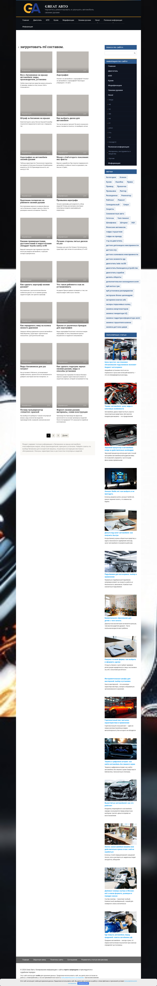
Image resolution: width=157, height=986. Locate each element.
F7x (110, 132)
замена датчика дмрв (116, 327)
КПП (47, 20)
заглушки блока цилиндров (119, 295)
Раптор (123, 191)
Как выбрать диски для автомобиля (68, 119)
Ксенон (123, 177)
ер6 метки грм (113, 286)
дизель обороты (113, 277)
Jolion (111, 128)
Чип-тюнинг (123, 218)
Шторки (124, 222)
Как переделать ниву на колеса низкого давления (35, 326)
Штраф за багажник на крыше (35, 118)
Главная (25, 20)
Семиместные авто (115, 213)
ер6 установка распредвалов (119, 291)
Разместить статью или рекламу (94, 960)
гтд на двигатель (114, 241)
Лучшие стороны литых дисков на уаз (72, 242)
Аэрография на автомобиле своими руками (33, 158)
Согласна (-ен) (83, 983)
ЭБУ (133, 222)
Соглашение (72, 960)
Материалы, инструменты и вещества (120, 152)
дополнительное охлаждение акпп (122, 281)
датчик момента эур (115, 259)
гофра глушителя (114, 232)
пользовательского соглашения (72, 978)
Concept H (112, 142)
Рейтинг (110, 200)
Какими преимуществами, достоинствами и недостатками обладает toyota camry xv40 (36, 243)
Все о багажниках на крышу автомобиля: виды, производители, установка (34, 77)
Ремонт (121, 200)
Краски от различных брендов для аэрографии (71, 326)
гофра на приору (114, 236)
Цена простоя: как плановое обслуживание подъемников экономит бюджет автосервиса (120, 364)
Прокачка (121, 186)
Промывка (111, 191)
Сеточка (110, 218)
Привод (109, 186)
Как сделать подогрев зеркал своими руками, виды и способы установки (71, 368)
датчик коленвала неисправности (122, 254)
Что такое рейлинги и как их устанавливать (70, 285)
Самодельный (113, 204)
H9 (110, 137)
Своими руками (84, 20)
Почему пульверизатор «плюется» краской (31, 411)
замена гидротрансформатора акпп (123, 318)
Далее (64, 435)
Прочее (111, 158)
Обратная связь (39, 960)
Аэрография (62, 75)
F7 (109, 123)
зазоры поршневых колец (118, 304)
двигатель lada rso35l (116, 263)
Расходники (111, 195)
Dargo (111, 100)
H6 (110, 118)
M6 (110, 114)
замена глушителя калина (118, 322)
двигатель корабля (115, 272)
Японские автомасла (116, 227)
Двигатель (37, 20)
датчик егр (111, 250)
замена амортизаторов (117, 309)
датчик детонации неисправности (122, 245)
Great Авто (56, 6)
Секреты (110, 209)
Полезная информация (113, 20)
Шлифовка (111, 222)
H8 (110, 104)
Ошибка (119, 182)
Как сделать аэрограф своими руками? (35, 285)
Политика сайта (56, 960)
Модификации (68, 20)
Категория (111, 177)
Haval (97, 20)
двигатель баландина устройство (122, 268)
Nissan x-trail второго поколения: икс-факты (73, 158)
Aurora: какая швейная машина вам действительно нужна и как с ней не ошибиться (119, 849)
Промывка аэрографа (67, 200)
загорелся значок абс (116, 300)
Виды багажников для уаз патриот (33, 367)
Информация (27, 27)
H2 (110, 109)
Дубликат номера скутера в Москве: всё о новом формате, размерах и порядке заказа (119, 893)
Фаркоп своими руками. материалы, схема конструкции (72, 411)
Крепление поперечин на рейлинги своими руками (32, 201)
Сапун (126, 204)
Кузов (56, 20)
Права (130, 182)
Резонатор (126, 195)
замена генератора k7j (116, 313)
